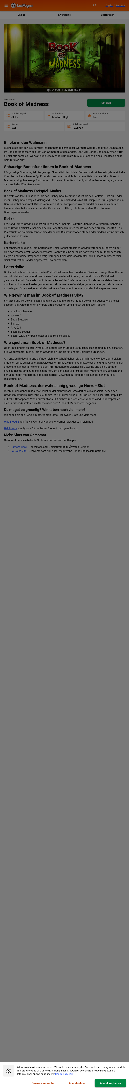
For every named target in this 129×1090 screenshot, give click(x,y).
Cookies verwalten (43, 1083)
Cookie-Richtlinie (64, 1074)
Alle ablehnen (78, 1083)
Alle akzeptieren (110, 1083)
